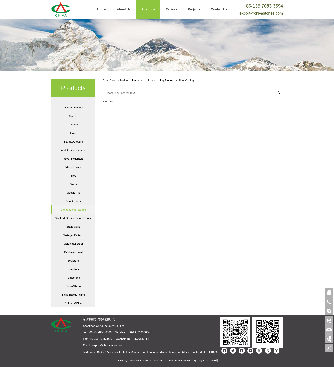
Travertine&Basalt (73, 158)
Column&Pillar (73, 303)
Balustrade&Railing (73, 294)
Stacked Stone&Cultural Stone (73, 218)
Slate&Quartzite (73, 141)
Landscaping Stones (73, 209)
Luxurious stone (73, 107)
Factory (171, 9)
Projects (194, 9)
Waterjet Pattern (73, 235)
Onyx (73, 133)
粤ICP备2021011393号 (206, 360)
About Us (124, 9)
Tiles (73, 175)
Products (148, 9)
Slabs (73, 184)
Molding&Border (73, 243)
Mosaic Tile (73, 192)
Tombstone (73, 277)
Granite (73, 124)
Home (101, 9)
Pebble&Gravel (73, 252)
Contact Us (219, 9)
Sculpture (73, 260)
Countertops (73, 201)
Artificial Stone (73, 167)
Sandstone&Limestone (73, 150)
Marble (73, 116)
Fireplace (73, 269)
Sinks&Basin (73, 286)
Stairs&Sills (73, 226)
